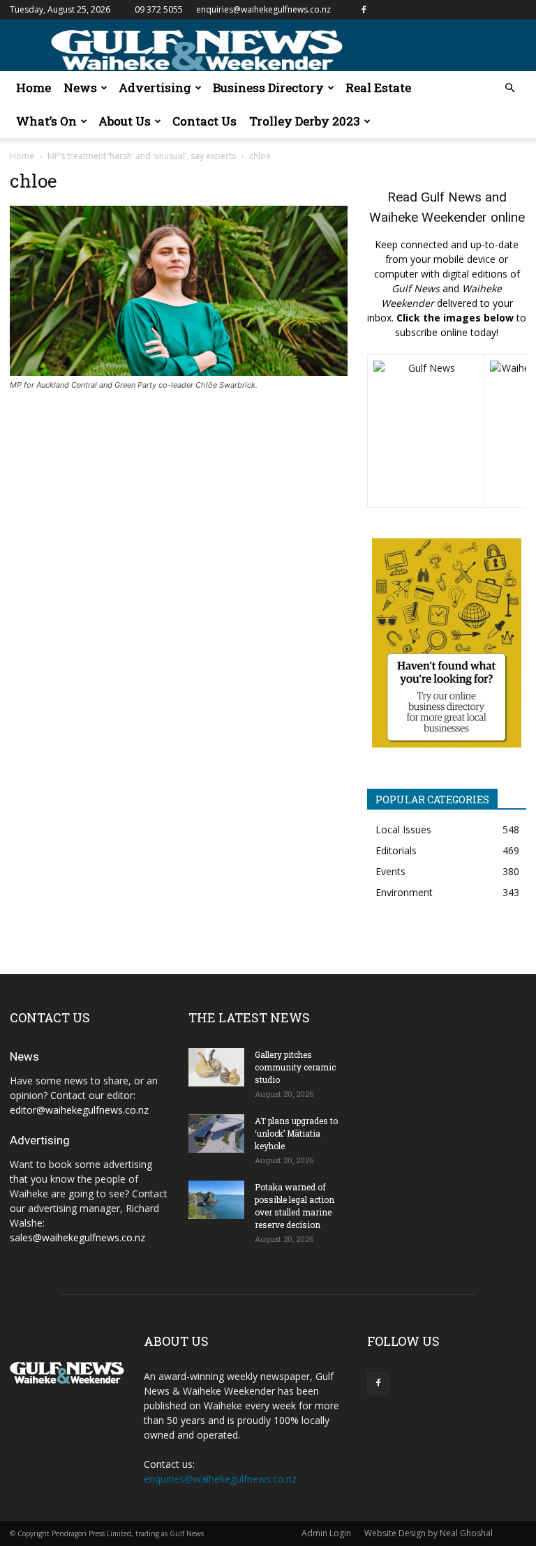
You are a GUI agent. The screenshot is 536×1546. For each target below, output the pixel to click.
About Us (124, 121)
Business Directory (268, 87)
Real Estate (378, 87)
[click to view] (425, 431)
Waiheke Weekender (428, 217)
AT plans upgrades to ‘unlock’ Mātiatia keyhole (296, 1133)
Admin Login (326, 1533)
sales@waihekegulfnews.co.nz (77, 1237)
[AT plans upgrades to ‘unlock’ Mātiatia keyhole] (216, 1133)
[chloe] (179, 372)
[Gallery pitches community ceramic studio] (216, 1067)
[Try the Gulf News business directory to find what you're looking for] (446, 643)
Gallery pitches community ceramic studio (295, 1067)
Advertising (155, 87)
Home (33, 87)
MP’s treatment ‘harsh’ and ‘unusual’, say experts (141, 156)
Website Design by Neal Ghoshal (428, 1533)
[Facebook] (363, 10)
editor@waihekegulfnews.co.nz (79, 1109)
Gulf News (451, 197)
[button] (509, 88)
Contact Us (204, 121)
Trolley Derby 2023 (304, 121)
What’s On (46, 121)
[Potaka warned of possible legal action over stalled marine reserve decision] (216, 1200)
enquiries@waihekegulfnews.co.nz (263, 9)
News (80, 87)
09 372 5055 (159, 9)
